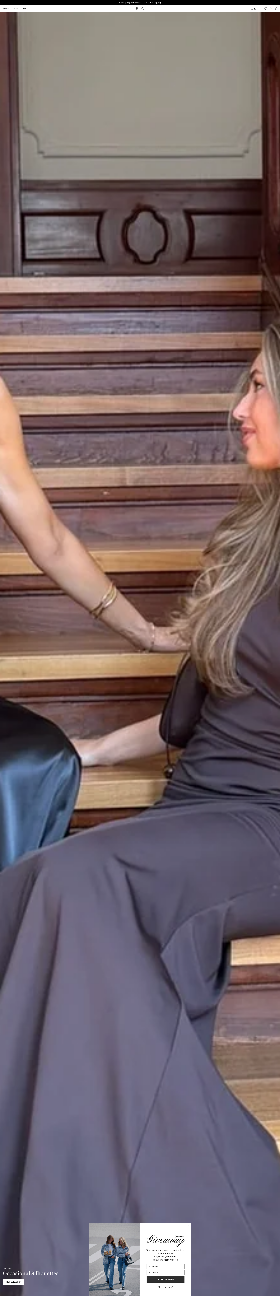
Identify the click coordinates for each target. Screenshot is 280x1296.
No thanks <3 (165, 1287)
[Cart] (276, 9)
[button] (15, 8)
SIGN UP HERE (165, 1279)
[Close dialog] (189, 1225)
